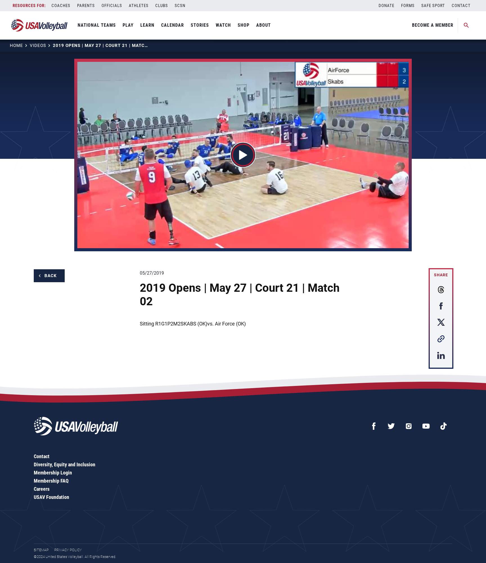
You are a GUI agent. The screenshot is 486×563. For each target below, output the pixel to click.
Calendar (172, 25)
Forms (408, 5)
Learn (147, 25)
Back (50, 275)
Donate (386, 5)
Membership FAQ (51, 481)
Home (16, 45)
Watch (223, 25)
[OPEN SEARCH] (466, 25)
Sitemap (41, 550)
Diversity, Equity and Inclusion (64, 464)
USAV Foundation (51, 497)
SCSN (180, 5)
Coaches (60, 5)
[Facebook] (373, 426)
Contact (461, 5)
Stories (200, 25)
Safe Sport (433, 5)
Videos (38, 45)
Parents (86, 5)
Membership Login (53, 473)
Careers (42, 489)
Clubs (161, 5)
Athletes (138, 5)
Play (128, 25)
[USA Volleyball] (39, 25)
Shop (243, 25)
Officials (112, 5)
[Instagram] (408, 426)
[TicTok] (443, 426)
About (263, 25)
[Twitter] (391, 426)
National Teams (97, 25)
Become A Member (432, 25)
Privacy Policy (68, 550)
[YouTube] (426, 426)
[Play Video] (243, 155)
